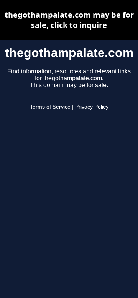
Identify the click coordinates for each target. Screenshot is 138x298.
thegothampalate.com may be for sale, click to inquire (69, 20)
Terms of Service (50, 107)
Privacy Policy (91, 107)
